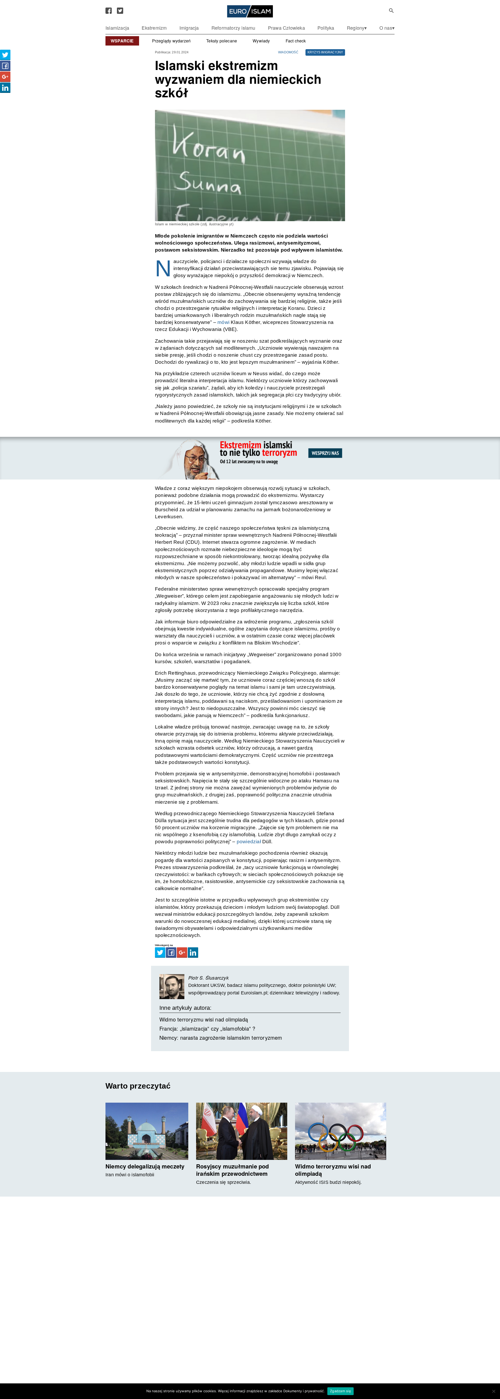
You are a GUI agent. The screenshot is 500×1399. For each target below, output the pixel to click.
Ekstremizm (154, 27)
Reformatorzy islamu (233, 27)
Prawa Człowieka (286, 27)
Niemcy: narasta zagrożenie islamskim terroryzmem (220, 1037)
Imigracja (189, 27)
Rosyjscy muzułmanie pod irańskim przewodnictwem (232, 1170)
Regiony (355, 27)
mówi (223, 322)
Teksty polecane (221, 41)
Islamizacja (117, 27)
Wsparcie (122, 41)
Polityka (325, 27)
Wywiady (261, 41)
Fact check (296, 41)
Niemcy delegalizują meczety (144, 1166)
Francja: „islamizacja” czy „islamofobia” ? (207, 1028)
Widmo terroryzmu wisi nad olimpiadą (203, 1019)
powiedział (248, 841)
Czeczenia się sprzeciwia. (223, 1182)
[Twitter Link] (120, 11)
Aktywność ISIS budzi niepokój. (328, 1182)
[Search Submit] (391, 11)
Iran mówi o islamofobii (129, 1174)
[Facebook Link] (108, 11)
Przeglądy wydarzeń (171, 41)
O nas (385, 27)
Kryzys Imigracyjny (325, 52)
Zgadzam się (340, 1391)
